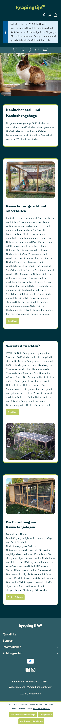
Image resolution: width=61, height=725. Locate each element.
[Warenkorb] (55, 15)
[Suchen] (44, 14)
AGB (44, 681)
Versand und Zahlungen (39, 686)
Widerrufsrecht (17, 686)
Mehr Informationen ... (41, 709)
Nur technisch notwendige (23, 714)
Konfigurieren (45, 714)
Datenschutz (32, 681)
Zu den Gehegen (15, 597)
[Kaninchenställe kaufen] (37, 49)
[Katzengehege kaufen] (15, 49)
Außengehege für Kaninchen (31, 123)
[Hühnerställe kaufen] (23, 49)
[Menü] (6, 15)
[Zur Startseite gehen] (30, 7)
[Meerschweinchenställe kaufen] (46, 49)
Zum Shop (12, 321)
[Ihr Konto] (49, 15)
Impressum (18, 681)
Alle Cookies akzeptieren (31, 721)
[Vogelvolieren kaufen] (29, 49)
